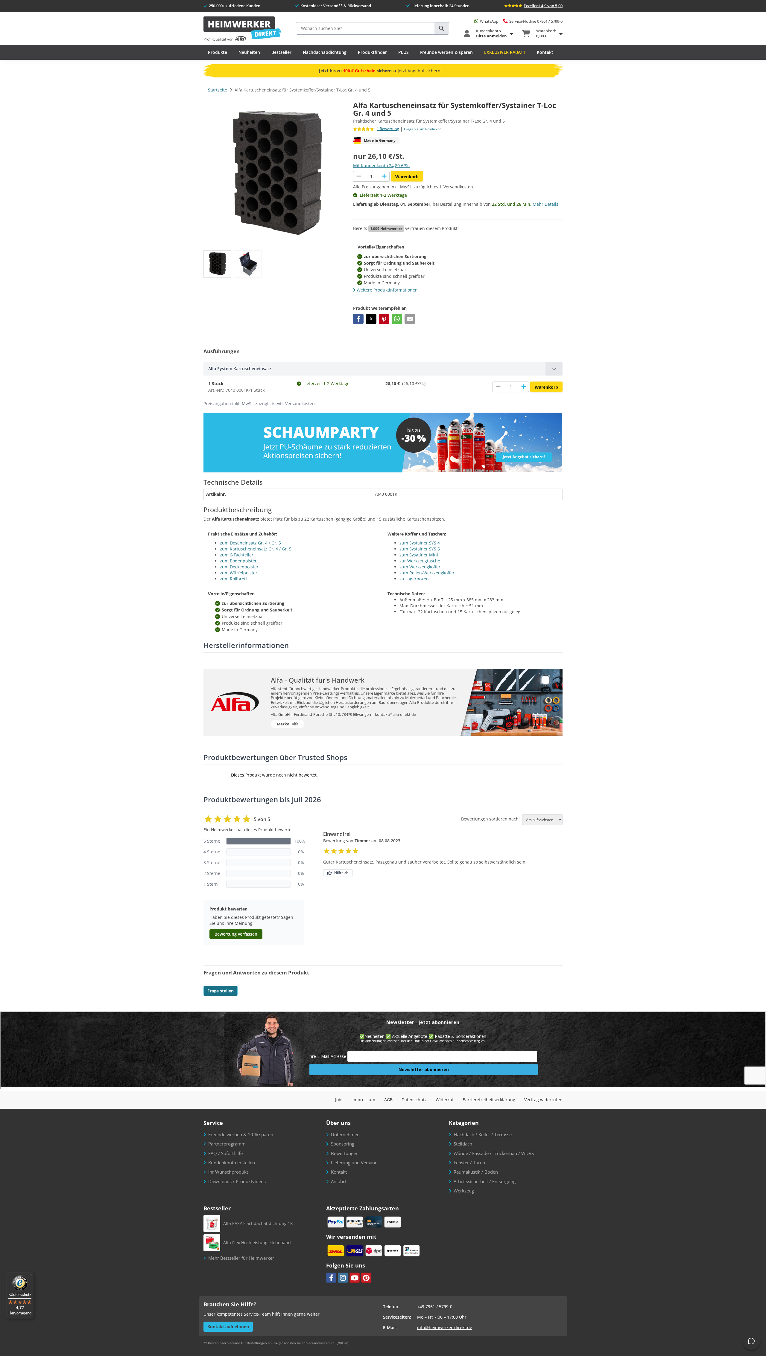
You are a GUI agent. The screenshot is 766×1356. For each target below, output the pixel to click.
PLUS (403, 52)
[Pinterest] (366, 1278)
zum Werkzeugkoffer (419, 567)
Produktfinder (372, 52)
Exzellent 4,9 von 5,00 (543, 5)
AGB (388, 1099)
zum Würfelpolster (238, 573)
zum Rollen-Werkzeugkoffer (427, 573)
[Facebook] (331, 1278)
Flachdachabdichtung (324, 52)
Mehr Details (545, 204)
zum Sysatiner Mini (418, 555)
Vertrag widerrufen (543, 1099)
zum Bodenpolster (238, 561)
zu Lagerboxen (414, 579)
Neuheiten (249, 52)
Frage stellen (220, 991)
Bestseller (281, 52)
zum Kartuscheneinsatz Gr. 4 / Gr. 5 (255, 549)
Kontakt (545, 52)
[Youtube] (354, 1278)
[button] (358, 319)
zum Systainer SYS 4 (419, 543)
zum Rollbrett (233, 579)
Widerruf (445, 1099)
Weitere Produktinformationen (387, 290)
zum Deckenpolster (239, 567)
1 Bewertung (388, 129)
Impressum (363, 1099)
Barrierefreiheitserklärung (489, 1099)
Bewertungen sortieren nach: (490, 819)
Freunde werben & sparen (446, 52)
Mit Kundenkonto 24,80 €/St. (381, 165)
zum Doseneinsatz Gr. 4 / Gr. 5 (250, 543)
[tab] (383, 369)
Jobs (339, 1099)
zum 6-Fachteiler (236, 555)
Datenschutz (414, 1099)
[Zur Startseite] (242, 29)
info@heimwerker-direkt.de (444, 1327)
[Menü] (30, 1275)
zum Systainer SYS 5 (419, 549)
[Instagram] (343, 1278)
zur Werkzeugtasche (419, 561)
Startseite (217, 90)
